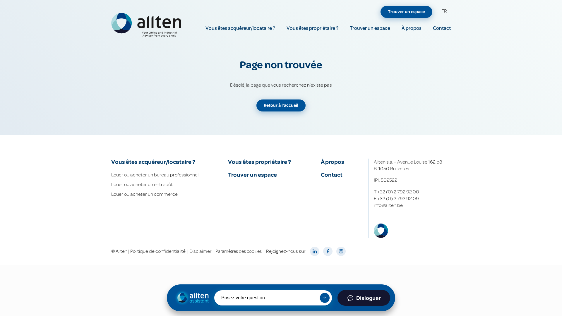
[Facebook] (328, 251)
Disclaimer (200, 251)
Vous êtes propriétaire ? (312, 28)
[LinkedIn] (314, 251)
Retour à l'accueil (281, 105)
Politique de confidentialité (158, 251)
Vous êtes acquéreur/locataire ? (240, 28)
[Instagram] (341, 251)
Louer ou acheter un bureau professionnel (154, 175)
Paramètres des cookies (238, 251)
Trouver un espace (370, 28)
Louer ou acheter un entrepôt (142, 184)
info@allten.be (388, 205)
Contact (442, 28)
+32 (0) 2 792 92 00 (398, 192)
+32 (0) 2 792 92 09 (398, 198)
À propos (412, 28)
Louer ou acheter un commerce (144, 194)
